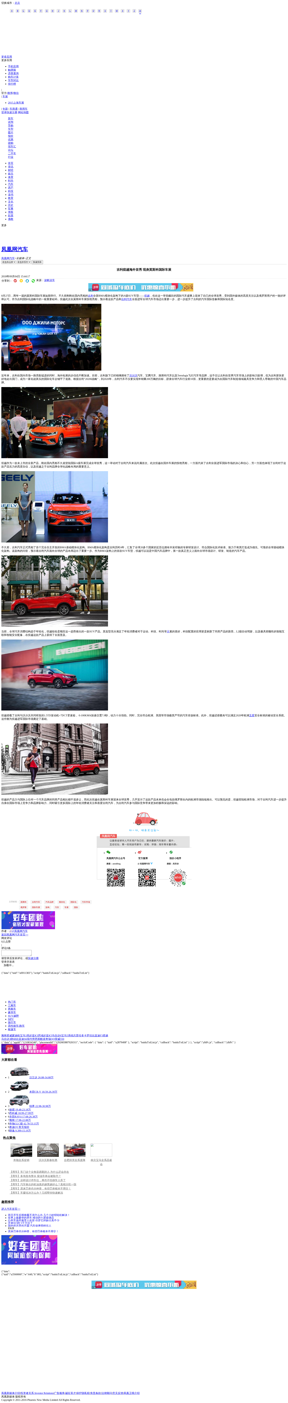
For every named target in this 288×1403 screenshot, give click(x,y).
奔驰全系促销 (21, 1160)
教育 (10, 198)
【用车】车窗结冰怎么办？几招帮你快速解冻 (36, 1192)
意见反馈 (117, 1393)
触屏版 (12, 69)
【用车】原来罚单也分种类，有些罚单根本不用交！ (40, 1188)
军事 (10, 208)
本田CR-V (35, 1091)
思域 (40, 1035)
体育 (10, 177)
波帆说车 (49, 280)
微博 (10, 93)
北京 (17, 2)
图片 (10, 132)
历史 (10, 205)
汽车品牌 (50, 902)
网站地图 (23, 112)
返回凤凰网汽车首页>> (14, 934)
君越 (105, 1035)
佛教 (10, 219)
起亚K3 (33, 1035)
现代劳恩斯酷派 (36, 1039)
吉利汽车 (126, 299)
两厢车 (12, 1008)
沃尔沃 (133, 375)
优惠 (10, 139)
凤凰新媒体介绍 (10, 1393)
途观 (12, 1109)
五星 (251, 715)
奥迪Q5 (13, 1127)
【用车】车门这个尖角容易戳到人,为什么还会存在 (39, 1171)
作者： (5, 931)
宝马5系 (66, 1035)
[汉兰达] (19, 1077)
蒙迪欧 (16, 1035)
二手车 (12, 153)
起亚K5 (47, 1035)
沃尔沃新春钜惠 (48, 1160)
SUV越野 (13, 1015)
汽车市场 (86, 902)
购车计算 (13, 76)
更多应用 (6, 56)
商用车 (24, 108)
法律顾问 (106, 1393)
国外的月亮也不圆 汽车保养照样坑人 (29, 1225)
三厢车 (12, 1005)
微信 (16, 93)
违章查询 (13, 73)
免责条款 (95, 1393)
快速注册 (12, 112)
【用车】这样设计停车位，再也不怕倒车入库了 (38, 1180)
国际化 (73, 902)
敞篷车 (12, 1029)
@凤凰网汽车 (20, 931)
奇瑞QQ (50, 1039)
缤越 (147, 295)
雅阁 (4, 1035)
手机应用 (13, 66)
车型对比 (13, 80)
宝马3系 (24, 1035)
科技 (10, 191)
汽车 (10, 184)
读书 (10, 194)
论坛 (10, 150)
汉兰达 (33, 1077)
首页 (10, 163)
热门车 (12, 1001)
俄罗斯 (23, 907)
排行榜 (12, 83)
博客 (10, 212)
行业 (10, 157)
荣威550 (59, 1039)
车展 (5, 96)
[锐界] (19, 1106)
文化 (10, 201)
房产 (10, 187)
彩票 (10, 215)
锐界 (32, 1106)
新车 (10, 118)
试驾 (10, 122)
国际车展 (36, 907)
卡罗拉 (88, 1035)
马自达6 (56, 1035)
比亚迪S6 (21, 1039)
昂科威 (13, 1113)
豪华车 (12, 1012)
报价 (10, 136)
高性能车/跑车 (16, 1025)
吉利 (90, 295)
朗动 (13, 1039)
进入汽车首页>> (10, 1208)
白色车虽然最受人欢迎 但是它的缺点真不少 (33, 1220)
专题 (5, 108)
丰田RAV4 (15, 1116)
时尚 (10, 180)
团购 (10, 143)
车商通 (14, 108)
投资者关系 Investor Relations (37, 1393)
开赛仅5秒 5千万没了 (20, 1223)
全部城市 (140, 11)
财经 (10, 170)
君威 (9, 1035)
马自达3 (6, 1039)
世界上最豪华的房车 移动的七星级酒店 (31, 1217)
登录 (4, 112)
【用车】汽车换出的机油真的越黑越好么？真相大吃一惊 (43, 1184)
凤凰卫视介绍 (132, 1393)
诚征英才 (70, 1393)
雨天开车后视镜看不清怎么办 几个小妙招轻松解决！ (39, 1215)
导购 (10, 125)
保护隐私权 (83, 1393)
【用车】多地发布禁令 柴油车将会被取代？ (35, 1176)
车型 (10, 129)
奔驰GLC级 (16, 1123)
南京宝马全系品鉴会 (101, 1162)
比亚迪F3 (97, 1035)
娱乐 (10, 173)
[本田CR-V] (19, 1091)
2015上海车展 (16, 102)
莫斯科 (23, 902)
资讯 (10, 166)
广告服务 (59, 1393)
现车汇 (12, 146)
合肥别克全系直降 (74, 1160)
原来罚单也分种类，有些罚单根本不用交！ (33, 1231)
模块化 (62, 902)
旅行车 (12, 1022)
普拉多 (80, 1035)
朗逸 (12, 1130)
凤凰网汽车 (14, 249)
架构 (48, 907)
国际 (76, 907)
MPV (11, 1019)
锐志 (73, 1035)
